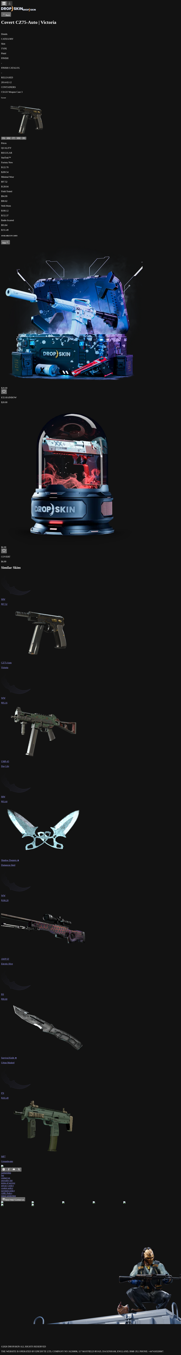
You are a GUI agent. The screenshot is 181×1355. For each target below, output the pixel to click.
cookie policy (7, 1188)
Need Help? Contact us (14, 1200)
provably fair (7, 1180)
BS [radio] (24, 138)
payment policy (8, 1190)
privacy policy (7, 1185)
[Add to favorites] (4, 391)
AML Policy (6, 1193)
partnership (6, 1173)
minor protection (8, 1196)
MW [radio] (8, 138)
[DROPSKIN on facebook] (8, 1170)
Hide (4, 243)
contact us (5, 1178)
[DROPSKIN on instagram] (3, 1170)
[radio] (4, 3)
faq (2, 1175)
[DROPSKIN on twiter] (18, 1170)
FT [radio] (13, 138)
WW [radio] (18, 138)
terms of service (8, 1183)
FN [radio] (3, 138)
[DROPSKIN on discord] (13, 1170)
